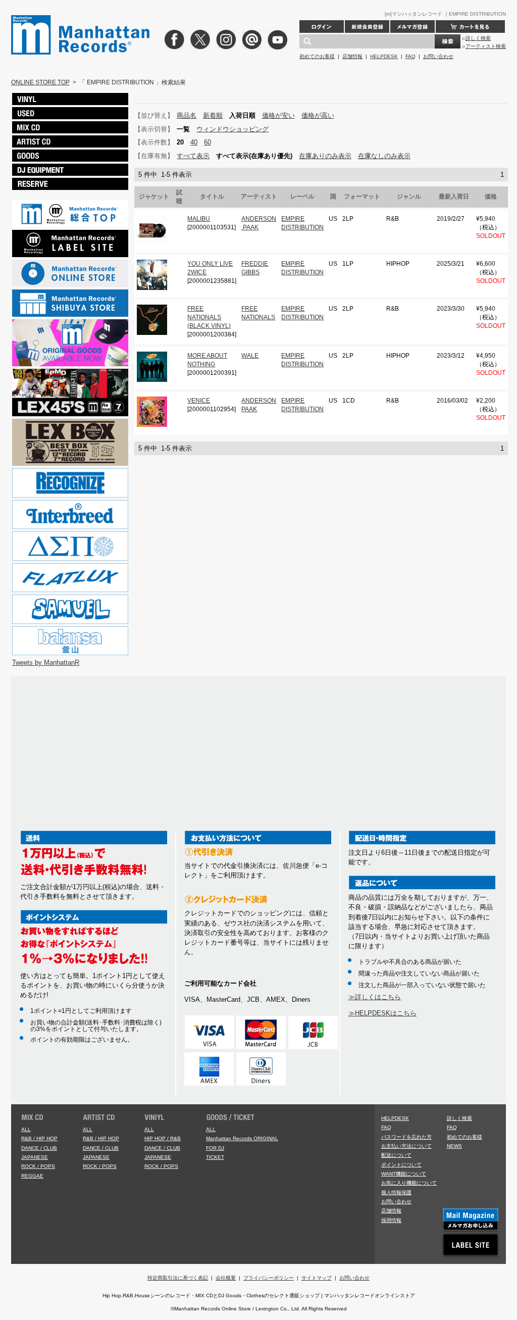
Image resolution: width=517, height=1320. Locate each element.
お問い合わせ (438, 56)
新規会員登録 (367, 26)
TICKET (215, 1157)
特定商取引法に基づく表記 (177, 1278)
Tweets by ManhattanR (45, 662)
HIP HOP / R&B (162, 1138)
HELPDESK (384, 56)
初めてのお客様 (317, 56)
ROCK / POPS (38, 1166)
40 (193, 142)
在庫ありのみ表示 (325, 156)
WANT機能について (403, 1174)
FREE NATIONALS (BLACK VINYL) (209, 317)
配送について (396, 1155)
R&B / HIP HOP (39, 1138)
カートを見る (470, 26)
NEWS (454, 1146)
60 (207, 142)
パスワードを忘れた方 (406, 1137)
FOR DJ (215, 1148)
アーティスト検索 (486, 46)
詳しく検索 (478, 38)
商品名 (186, 115)
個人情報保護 (396, 1192)
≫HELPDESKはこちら (382, 1013)
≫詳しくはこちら (374, 997)
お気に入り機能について (409, 1183)
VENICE (198, 401)
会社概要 (226, 1278)
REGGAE (32, 1176)
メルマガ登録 (412, 26)
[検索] (447, 41)
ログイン (321, 26)
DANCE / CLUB (39, 1148)
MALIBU (198, 219)
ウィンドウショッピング (232, 129)
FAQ (410, 56)
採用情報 (391, 1220)
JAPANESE (34, 1157)
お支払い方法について (406, 1146)
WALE (249, 356)
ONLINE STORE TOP (40, 82)
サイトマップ (316, 1278)
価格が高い (317, 115)
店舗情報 (352, 56)
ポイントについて (401, 1164)
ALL (26, 1129)
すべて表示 (193, 156)
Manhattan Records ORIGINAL (242, 1138)
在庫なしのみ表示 (384, 156)
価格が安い (278, 115)
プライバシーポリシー (268, 1278)
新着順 (213, 115)
